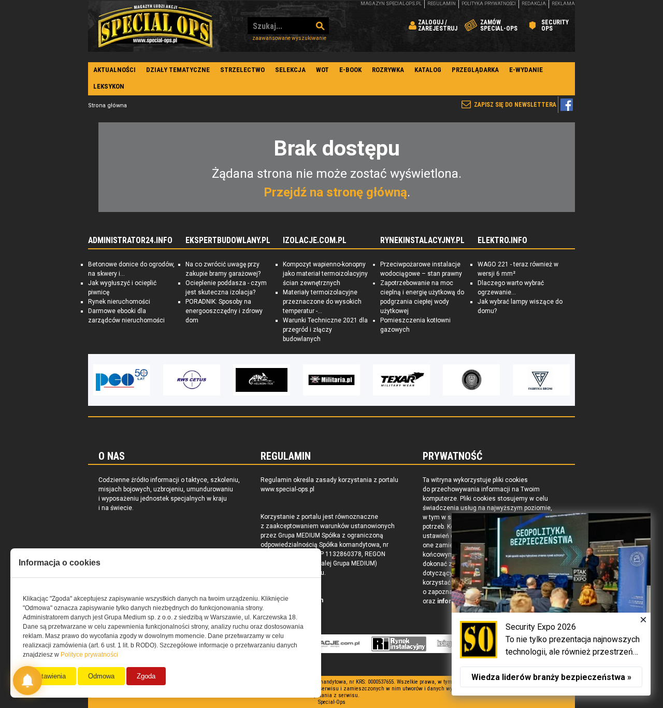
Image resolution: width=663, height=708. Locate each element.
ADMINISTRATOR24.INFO (130, 240)
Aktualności (114, 70)
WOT (322, 70)
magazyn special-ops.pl (391, 3)
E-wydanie (526, 70)
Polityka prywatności (489, 3)
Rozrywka (388, 70)
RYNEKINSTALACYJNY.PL (422, 240)
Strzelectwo (242, 70)
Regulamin (441, 3)
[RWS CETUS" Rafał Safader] (121, 379)
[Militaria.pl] (261, 379)
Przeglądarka (475, 70)
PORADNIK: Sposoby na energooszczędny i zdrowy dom (224, 311)
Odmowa (101, 676)
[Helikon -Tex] (191, 379)
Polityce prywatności (89, 654)
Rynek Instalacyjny (399, 643)
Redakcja (534, 3)
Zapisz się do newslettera (515, 104)
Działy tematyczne (178, 70)
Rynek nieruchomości (119, 301)
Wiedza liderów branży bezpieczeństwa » (551, 677)
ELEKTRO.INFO (502, 240)
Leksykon (108, 86)
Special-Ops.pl (155, 26)
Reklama (563, 3)
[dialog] (551, 604)
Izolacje (329, 643)
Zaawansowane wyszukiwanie (289, 38)
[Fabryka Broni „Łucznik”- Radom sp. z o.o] (471, 379)
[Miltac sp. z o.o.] (541, 379)
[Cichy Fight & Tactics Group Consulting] (401, 379)
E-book (350, 70)
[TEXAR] (331, 379)
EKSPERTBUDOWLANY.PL (227, 240)
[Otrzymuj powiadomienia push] (27, 680)
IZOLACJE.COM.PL (315, 240)
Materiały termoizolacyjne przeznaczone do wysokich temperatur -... (322, 302)
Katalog (427, 70)
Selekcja (290, 70)
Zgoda (146, 676)
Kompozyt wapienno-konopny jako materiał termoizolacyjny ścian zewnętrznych (325, 274)
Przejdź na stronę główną (335, 192)
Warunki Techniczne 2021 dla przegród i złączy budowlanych (325, 330)
